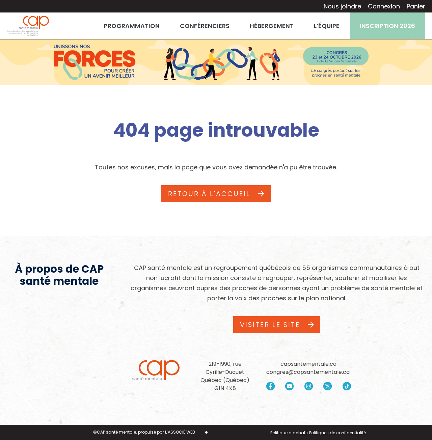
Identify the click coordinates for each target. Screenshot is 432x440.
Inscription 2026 (387, 26)
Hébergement (272, 26)
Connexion (384, 6)
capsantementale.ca (308, 364)
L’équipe (327, 26)
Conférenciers (205, 26)
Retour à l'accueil (209, 193)
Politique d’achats (289, 433)
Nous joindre (342, 6)
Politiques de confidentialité (337, 433)
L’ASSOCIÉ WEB (180, 432)
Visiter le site (270, 324)
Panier (416, 6)
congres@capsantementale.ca (308, 372)
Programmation (132, 26)
